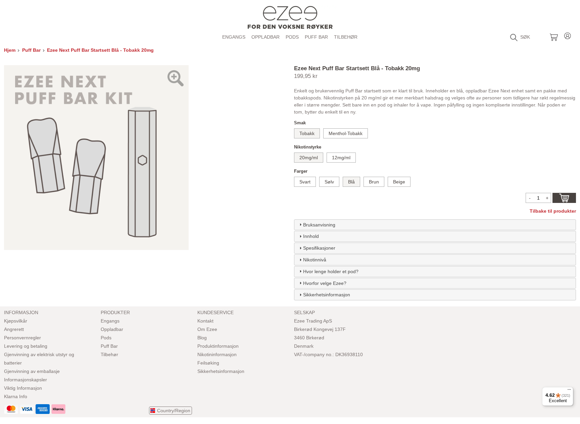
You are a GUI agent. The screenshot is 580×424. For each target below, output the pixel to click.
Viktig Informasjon (23, 388)
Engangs (233, 37)
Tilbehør (345, 37)
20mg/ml (308, 157)
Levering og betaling (25, 346)
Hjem (9, 50)
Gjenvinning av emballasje (32, 371)
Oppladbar (265, 37)
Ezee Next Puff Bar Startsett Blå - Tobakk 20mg (100, 50)
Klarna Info (15, 396)
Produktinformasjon (218, 346)
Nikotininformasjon (217, 354)
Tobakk (307, 133)
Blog (202, 337)
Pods (292, 37)
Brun (374, 181)
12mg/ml (341, 157)
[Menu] (569, 391)
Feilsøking (208, 363)
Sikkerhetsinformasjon (220, 371)
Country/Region (173, 410)
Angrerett (14, 329)
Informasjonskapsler (25, 379)
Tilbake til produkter (553, 211)
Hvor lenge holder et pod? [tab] (330, 271)
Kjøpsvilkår (15, 321)
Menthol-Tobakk (345, 133)
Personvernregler (22, 337)
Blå (351, 181)
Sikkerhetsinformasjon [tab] (326, 294)
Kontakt (205, 321)
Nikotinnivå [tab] (314, 259)
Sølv (329, 181)
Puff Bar (316, 37)
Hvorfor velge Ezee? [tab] (324, 283)
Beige (399, 181)
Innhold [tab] (311, 236)
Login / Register (568, 35)
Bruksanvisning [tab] (319, 224)
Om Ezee (207, 329)
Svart (304, 181)
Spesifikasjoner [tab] (319, 248)
